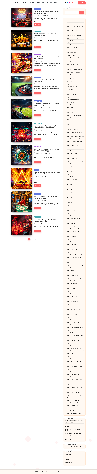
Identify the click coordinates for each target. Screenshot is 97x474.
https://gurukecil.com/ (72, 84)
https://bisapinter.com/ (72, 405)
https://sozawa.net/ (72, 94)
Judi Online (67, 457)
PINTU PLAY (70, 184)
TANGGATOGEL (71, 55)
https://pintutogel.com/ (72, 145)
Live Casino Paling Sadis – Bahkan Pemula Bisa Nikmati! (45, 220)
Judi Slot (36, 169)
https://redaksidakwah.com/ (73, 280)
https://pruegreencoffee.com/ (74, 356)
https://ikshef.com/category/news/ (75, 136)
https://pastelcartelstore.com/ (74, 176)
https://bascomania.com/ (73, 97)
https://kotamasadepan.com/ (74, 218)
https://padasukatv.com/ (73, 163)
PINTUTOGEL (70, 50)
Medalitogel (69, 234)
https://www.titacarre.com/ (73, 319)
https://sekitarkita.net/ (72, 293)
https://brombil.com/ (72, 104)
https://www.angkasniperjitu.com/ (75, 369)
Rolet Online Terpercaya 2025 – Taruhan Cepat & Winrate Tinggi (47, 150)
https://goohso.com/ (72, 30)
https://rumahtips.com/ (72, 296)
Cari (67, 8)
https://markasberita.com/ (73, 174)
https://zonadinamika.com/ (73, 44)
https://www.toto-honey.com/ (74, 392)
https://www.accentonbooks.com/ (75, 351)
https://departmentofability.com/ (75, 387)
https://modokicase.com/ (73, 236)
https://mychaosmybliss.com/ (74, 395)
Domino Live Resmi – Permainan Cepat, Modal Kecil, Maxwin (47, 197)
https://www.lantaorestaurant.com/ (75, 312)
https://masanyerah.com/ (73, 262)
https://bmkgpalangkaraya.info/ (74, 47)
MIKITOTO (69, 195)
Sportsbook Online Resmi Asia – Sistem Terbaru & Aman (47, 104)
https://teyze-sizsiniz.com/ (73, 291)
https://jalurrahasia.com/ (73, 345)
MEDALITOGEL (70, 112)
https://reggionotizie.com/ (73, 231)
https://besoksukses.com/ (73, 288)
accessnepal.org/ (71, 33)
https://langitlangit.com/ (73, 228)
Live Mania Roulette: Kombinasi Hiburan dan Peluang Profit (47, 12)
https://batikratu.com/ (72, 221)
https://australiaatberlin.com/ (74, 402)
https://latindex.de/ (71, 353)
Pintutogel (69, 338)
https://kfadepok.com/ (72, 304)
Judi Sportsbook (37, 101)
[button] (82, 2)
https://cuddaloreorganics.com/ (74, 361)
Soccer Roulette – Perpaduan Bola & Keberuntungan (46, 80)
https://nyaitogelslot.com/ (73, 317)
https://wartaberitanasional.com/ (75, 69)
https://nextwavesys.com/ (73, 215)
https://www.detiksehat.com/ (74, 115)
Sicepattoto (70, 397)
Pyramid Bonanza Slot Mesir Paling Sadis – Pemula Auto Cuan (47, 173)
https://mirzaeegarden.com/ (73, 241)
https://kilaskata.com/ (72, 252)
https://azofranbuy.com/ (73, 99)
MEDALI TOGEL (70, 91)
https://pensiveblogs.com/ (73, 208)
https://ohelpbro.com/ (72, 314)
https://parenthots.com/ (73, 325)
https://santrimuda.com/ (73, 260)
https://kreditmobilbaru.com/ (74, 273)
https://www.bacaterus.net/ (73, 267)
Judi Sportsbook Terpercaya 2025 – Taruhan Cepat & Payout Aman (45, 126)
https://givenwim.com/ (72, 150)
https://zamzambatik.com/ (73, 343)
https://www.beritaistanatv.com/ (75, 161)
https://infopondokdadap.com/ (74, 254)
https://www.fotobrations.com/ (74, 379)
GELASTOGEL (70, 107)
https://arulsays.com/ (72, 377)
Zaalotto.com (18, 2)
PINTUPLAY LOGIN (71, 187)
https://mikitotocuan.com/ (73, 322)
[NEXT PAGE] (43, 239)
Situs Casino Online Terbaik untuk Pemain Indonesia (45, 34)
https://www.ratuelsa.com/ (73, 330)
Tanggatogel (70, 306)
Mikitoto (69, 23)
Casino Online (37, 9)
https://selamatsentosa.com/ (74, 278)
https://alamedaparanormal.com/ (75, 265)
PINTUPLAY (69, 67)
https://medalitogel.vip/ (72, 244)
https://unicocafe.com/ (72, 179)
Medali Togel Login (71, 226)
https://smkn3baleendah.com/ (74, 78)
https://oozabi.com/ (72, 210)
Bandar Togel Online (71, 408)
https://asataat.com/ (72, 156)
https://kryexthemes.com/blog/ (74, 35)
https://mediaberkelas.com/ (73, 332)
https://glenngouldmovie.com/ (74, 348)
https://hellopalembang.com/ (74, 257)
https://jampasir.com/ (72, 249)
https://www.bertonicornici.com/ (75, 335)
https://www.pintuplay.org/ (73, 182)
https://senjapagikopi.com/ (73, 301)
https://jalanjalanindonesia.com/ (74, 299)
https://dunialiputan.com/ (73, 129)
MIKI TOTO (69, 202)
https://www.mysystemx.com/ (74, 286)
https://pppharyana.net (72, 61)
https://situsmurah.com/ (72, 213)
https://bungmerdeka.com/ (73, 138)
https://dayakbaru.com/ (72, 410)
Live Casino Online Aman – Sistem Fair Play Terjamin (46, 57)
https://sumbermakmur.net (73, 64)
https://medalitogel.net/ (72, 239)
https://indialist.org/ (72, 247)
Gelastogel (69, 21)
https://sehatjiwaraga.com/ (73, 72)
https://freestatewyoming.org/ (74, 413)
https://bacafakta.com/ (72, 158)
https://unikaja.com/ (72, 223)
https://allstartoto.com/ (72, 153)
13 (39, 239)
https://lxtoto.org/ (71, 52)
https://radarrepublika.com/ (73, 309)
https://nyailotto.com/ (72, 283)
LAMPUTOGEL (70, 102)
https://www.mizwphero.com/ (74, 358)
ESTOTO (69, 110)
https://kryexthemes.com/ (73, 38)
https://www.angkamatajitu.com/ (75, 366)
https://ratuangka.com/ (72, 86)
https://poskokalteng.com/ (73, 275)
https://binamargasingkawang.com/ (75, 327)
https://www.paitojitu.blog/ (73, 371)
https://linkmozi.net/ (72, 270)
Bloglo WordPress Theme (60, 471)
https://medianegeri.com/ (73, 340)
